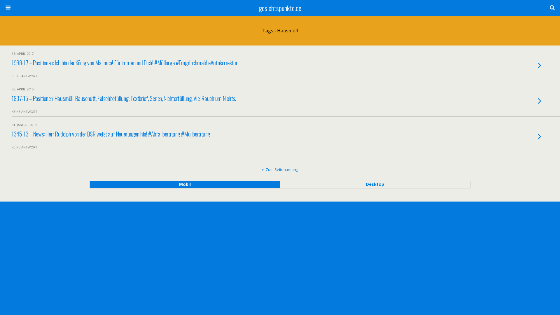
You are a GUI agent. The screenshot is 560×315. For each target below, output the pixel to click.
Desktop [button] (375, 184)
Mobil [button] (185, 184)
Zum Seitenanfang (282, 169)
